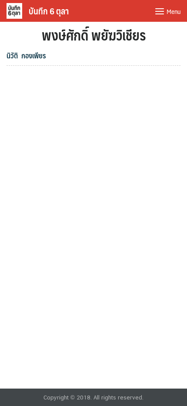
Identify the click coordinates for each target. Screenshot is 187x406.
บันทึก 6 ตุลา (49, 10)
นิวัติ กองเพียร (26, 55)
